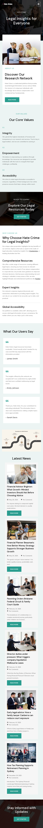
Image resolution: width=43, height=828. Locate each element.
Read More (14, 513)
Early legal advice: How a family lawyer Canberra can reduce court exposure (20, 715)
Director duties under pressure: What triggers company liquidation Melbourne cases (18, 658)
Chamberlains (33, 251)
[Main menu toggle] (38, 4)
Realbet (37, 279)
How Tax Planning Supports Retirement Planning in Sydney (20, 768)
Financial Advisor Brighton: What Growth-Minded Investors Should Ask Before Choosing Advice (20, 491)
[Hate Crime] (7, 4)
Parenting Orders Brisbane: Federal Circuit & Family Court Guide (20, 601)
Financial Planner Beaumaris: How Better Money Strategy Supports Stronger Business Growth (20, 547)
